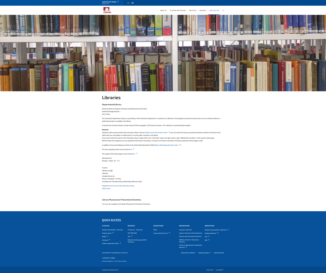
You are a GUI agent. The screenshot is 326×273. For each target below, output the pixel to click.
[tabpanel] (163, 53)
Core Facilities (214, 10)
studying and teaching (178, 10)
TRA (129, 236)
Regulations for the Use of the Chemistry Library (118, 186)
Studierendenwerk (210, 233)
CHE (2, 31)
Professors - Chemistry (135, 230)
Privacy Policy (209, 270)
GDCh (155, 230)
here (130, 149)
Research (203, 10)
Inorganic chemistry (185, 230)
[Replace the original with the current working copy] (112, 171)
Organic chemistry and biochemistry (190, 233)
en (133, 3)
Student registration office (110, 243)
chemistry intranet (219, 252)
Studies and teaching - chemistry (112, 230)
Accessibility (219, 270)
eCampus (105, 240)
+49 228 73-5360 (108, 258)
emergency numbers (203, 252)
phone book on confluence (188, 252)
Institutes (192, 10)
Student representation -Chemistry (216, 230)
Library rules (106, 188)
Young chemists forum (160, 233)
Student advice (107, 233)
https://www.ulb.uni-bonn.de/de (156, 132)
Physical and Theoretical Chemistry (190, 236)
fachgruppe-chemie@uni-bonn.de (115, 252)
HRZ (206, 240)
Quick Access (111, 220)
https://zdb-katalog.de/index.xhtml (166, 145)
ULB (206, 237)
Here (103, 204)
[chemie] (110, 10)
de (128, 3)
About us (163, 10)
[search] (222, 11)
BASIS (104, 236)
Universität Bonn (109, 2)
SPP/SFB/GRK (132, 233)
